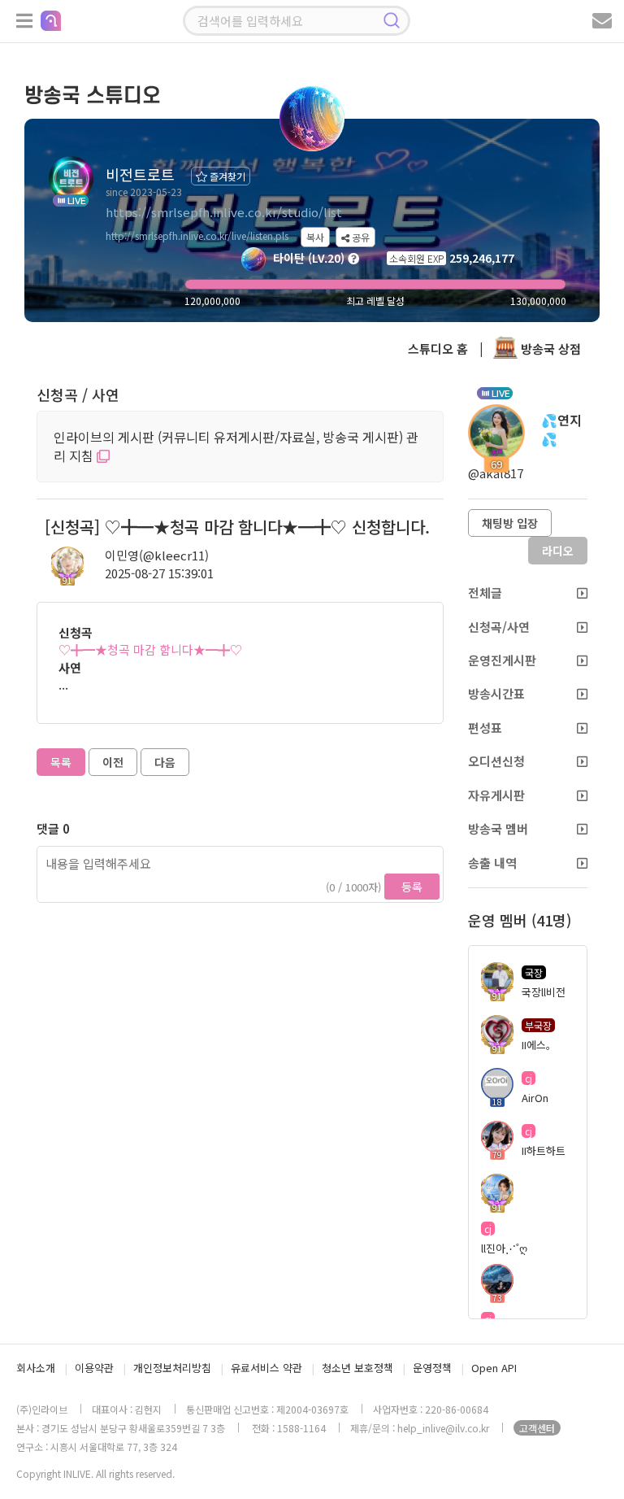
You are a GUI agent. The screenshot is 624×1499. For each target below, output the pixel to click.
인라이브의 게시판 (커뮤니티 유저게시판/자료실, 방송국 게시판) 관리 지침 (236, 446)
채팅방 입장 (510, 523)
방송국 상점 (549, 348)
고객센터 (537, 1428)
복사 (315, 237)
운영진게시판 (502, 660)
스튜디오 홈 (438, 348)
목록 (61, 762)
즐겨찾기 (226, 176)
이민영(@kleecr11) (157, 555)
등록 (411, 886)
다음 (165, 762)
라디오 (558, 551)
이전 (113, 762)
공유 (359, 237)
